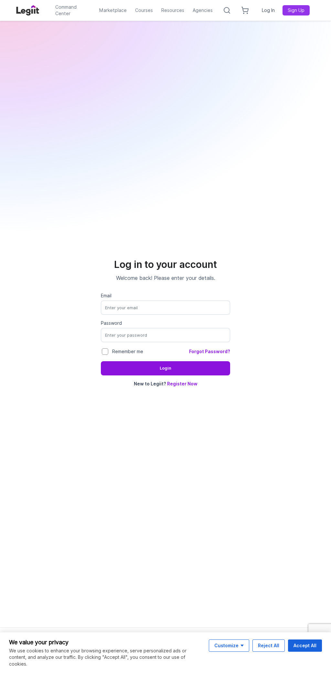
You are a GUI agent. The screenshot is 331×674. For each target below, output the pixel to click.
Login (165, 368)
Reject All (268, 645)
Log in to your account (165, 264)
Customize (226, 645)
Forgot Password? (209, 351)
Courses (144, 10)
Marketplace (113, 10)
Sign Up (296, 10)
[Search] (226, 10)
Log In (268, 10)
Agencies (203, 10)
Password (111, 323)
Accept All (305, 645)
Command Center (66, 10)
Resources (172, 10)
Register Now (182, 383)
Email (106, 295)
